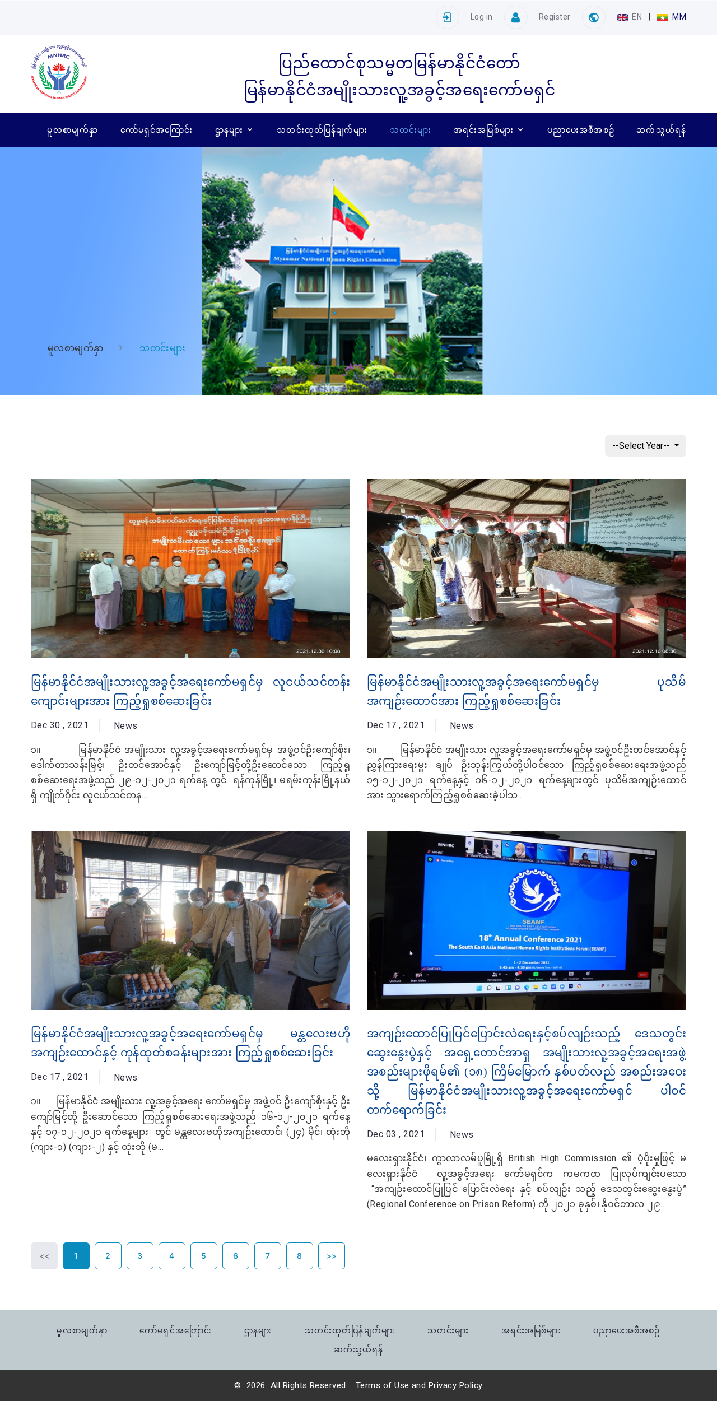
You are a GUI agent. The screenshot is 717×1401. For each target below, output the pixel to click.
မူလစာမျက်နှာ (72, 129)
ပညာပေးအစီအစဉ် (580, 129)
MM (678, 16)
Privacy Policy (456, 1385)
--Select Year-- (642, 445)
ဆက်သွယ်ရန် (661, 129)
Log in (482, 16)
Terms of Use (382, 1385)
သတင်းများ (410, 129)
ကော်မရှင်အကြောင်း (156, 129)
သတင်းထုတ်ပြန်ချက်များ (322, 129)
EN (637, 16)
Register (555, 16)
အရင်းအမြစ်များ (484, 129)
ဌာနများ (229, 129)
